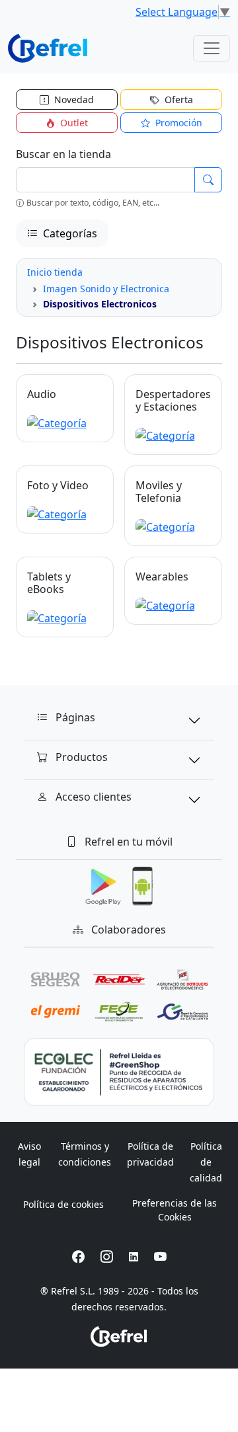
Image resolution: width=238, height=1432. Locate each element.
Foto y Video (58, 485)
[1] (208, 179)
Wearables (162, 576)
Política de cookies (63, 1204)
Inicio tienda (55, 272)
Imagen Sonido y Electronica (106, 288)
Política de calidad (206, 1162)
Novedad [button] (73, 99)
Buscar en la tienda (63, 154)
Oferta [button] (177, 99)
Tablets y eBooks (49, 582)
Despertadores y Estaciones (173, 400)
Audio (41, 394)
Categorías (68, 233)
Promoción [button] (177, 122)
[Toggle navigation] (211, 48)
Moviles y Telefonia (159, 491)
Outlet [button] (73, 122)
